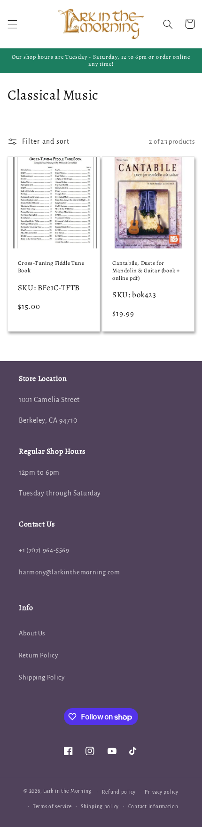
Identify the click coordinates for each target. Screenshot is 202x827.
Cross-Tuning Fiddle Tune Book (51, 267)
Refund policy (119, 792)
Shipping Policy (41, 677)
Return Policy (38, 655)
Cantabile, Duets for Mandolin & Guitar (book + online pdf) (146, 270)
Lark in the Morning (67, 791)
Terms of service (52, 806)
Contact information (153, 806)
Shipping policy (100, 806)
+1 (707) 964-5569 (44, 550)
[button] (12, 24)
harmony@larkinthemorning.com (69, 572)
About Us (32, 633)
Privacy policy (161, 792)
